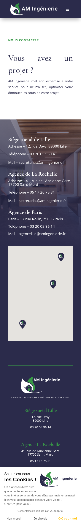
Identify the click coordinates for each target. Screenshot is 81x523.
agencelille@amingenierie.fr (42, 233)
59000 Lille (40, 419)
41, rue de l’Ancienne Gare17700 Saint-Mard (40, 453)
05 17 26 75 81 (42, 192)
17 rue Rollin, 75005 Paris (41, 218)
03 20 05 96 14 (42, 153)
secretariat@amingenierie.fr (42, 162)
